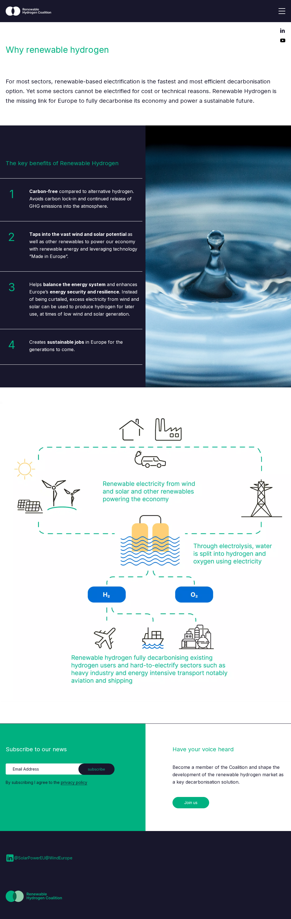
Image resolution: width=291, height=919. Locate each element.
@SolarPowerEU (29, 857)
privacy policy (74, 782)
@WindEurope (58, 857)
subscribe (96, 769)
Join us (191, 802)
